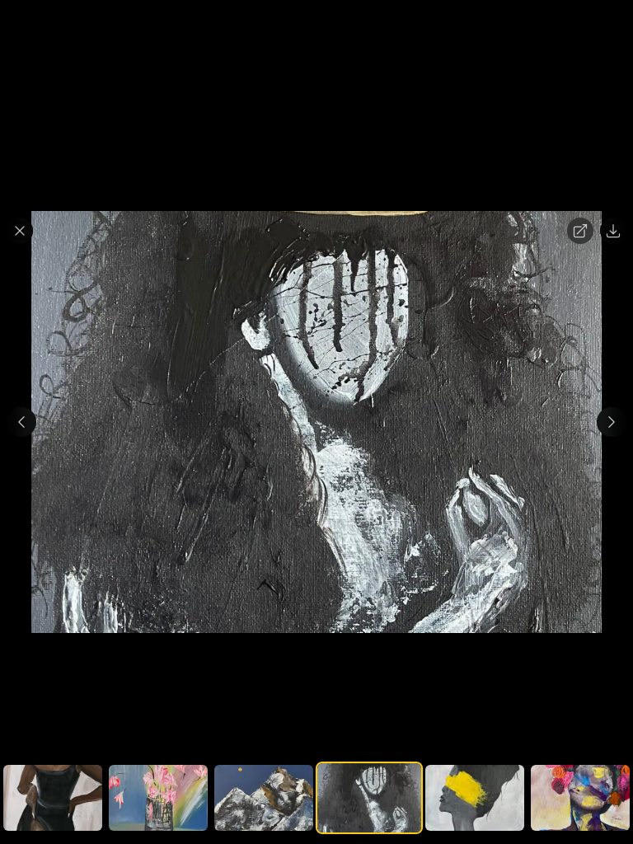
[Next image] (611, 422)
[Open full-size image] (580, 231)
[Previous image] (21, 422)
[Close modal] (20, 231)
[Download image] (613, 231)
